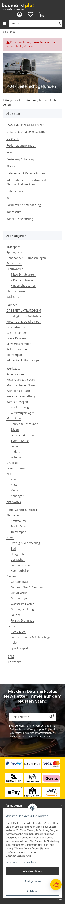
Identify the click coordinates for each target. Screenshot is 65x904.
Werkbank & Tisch (18, 391)
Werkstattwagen (17, 402)
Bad (13, 548)
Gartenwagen (19, 598)
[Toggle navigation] (4, 23)
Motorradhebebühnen (21, 385)
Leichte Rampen (17, 333)
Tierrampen (14, 355)
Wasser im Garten (22, 604)
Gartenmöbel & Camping (27, 587)
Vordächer (18, 559)
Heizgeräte (18, 554)
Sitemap (12, 166)
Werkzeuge (14, 501)
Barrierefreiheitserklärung (24, 205)
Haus (10, 537)
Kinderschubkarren (23, 285)
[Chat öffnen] (56, 884)
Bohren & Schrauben (24, 424)
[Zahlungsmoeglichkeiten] (32, 778)
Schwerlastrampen (19, 344)
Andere (15, 452)
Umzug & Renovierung (25, 543)
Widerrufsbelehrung (20, 219)
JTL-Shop (58, 899)
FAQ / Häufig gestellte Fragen (25, 125)
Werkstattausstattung (21, 396)
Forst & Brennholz (22, 620)
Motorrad (17, 490)
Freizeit (11, 626)
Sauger (15, 446)
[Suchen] (59, 23)
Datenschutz (29, 862)
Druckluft (13, 463)
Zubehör (16, 457)
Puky (14, 643)
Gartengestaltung (22, 609)
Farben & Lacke (21, 565)
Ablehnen (32, 891)
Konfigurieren (32, 881)
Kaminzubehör (20, 571)
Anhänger (17, 496)
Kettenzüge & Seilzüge (21, 380)
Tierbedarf (13, 515)
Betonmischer (20, 440)
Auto (14, 485)
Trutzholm (14, 662)
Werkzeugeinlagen (23, 413)
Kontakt (12, 152)
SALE (11, 656)
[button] (19, 14)
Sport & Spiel (19, 648)
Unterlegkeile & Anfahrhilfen (25, 316)
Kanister (16, 479)
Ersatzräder (14, 263)
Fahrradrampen (17, 327)
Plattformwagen (17, 291)
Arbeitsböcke (15, 374)
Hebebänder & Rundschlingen (26, 258)
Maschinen (14, 418)
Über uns (13, 138)
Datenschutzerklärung (23, 729)
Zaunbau (16, 615)
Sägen (15, 429)
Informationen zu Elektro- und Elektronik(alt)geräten (26, 182)
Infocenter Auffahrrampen (24, 360)
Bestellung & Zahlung (20, 159)
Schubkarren (15, 269)
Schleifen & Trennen (24, 435)
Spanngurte (14, 252)
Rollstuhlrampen (17, 349)
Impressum (12, 862)
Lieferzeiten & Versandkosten (26, 173)
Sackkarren (14, 297)
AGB (9, 198)
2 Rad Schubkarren (23, 280)
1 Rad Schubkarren (23, 274)
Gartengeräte (19, 582)
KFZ (9, 474)
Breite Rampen (16, 338)
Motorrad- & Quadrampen (24, 321)
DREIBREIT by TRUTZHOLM (24, 310)
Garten (11, 576)
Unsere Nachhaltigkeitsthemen (27, 132)
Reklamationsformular (21, 145)
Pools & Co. (18, 631)
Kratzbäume (19, 521)
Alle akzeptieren (32, 871)
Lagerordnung (16, 468)
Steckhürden (19, 526)
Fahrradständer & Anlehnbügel (31, 637)
